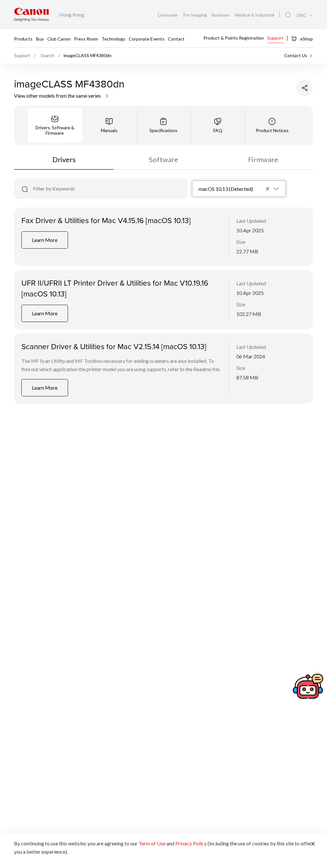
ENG (301, 15)
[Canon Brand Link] (31, 14)
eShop (306, 38)
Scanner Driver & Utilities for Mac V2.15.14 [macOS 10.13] (113, 346)
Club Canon (59, 38)
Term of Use (152, 843)
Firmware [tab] (263, 159)
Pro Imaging (195, 15)
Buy (40, 38)
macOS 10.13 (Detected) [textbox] (226, 189)
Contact (176, 38)
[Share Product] (304, 87)
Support (275, 38)
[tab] (55, 125)
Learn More (44, 240)
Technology (113, 38)
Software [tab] (163, 159)
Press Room (86, 38)
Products (23, 38)
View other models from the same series (58, 96)
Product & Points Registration (233, 38)
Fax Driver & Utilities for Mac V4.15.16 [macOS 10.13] (106, 220)
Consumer (168, 15)
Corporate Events (146, 38)
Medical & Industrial (254, 15)
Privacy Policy (191, 843)
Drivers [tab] (64, 159)
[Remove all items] (267, 188)
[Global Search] (288, 15)
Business (221, 15)
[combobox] (239, 188)
